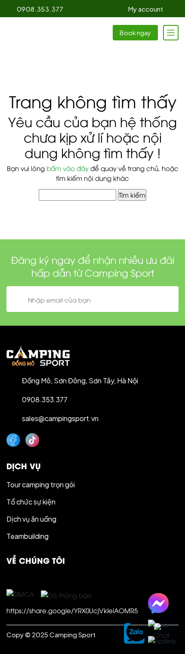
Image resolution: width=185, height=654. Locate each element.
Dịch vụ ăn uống (31, 518)
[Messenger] (162, 603)
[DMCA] (20, 593)
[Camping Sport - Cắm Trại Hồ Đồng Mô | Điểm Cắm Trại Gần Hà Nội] (38, 32)
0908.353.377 (40, 9)
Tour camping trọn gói (40, 484)
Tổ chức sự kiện (31, 501)
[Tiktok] (32, 440)
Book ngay (135, 33)
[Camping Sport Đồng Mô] (38, 355)
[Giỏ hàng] (174, 9)
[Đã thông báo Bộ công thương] (66, 594)
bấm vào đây (67, 168)
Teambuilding (27, 536)
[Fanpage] (13, 440)
